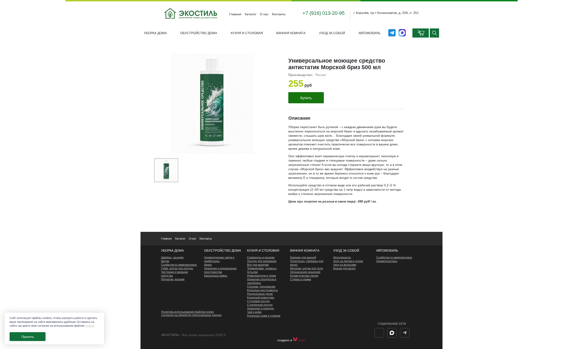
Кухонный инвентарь (260, 297)
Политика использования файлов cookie (187, 312)
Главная (235, 14)
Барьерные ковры (215, 275)
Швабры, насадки (172, 257)
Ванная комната (290, 33)
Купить (306, 98)
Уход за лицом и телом (348, 261)
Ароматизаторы (386, 261)
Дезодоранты (342, 257)
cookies (90, 325)
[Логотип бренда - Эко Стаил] (191, 22)
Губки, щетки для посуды (177, 268)
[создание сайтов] (295, 340)
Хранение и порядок (260, 308)
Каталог (250, 14)
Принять (27, 337)
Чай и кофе (254, 312)
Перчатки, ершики (172, 279)
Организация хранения (305, 272)
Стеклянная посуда (260, 304)
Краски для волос (344, 268)
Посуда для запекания (261, 261)
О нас (264, 14)
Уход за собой (332, 33)
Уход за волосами (344, 264)
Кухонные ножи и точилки (263, 315)
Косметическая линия (304, 275)
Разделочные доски (260, 294)
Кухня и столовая (247, 33)
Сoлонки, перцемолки (261, 286)
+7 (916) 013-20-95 (323, 13)
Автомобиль (369, 33)
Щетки (165, 261)
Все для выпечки (258, 264)
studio (302, 340)
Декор (208, 264)
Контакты (279, 14)
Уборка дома (155, 33)
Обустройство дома (198, 33)
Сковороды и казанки (261, 257)
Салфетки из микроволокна (179, 264)
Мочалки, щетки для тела (306, 268)
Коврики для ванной (303, 257)
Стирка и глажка (300, 279)
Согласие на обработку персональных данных (191, 315)
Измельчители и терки (261, 275)
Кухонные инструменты (262, 290)
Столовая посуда (258, 301)
